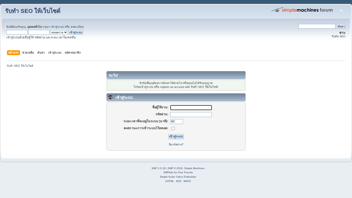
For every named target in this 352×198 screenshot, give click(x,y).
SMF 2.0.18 (158, 168)
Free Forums (185, 172)
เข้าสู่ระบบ (57, 26)
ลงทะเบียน (77, 26)
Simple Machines (194, 168)
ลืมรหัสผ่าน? (176, 144)
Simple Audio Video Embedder (178, 176)
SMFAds (168, 172)
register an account (172, 86)
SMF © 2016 (175, 168)
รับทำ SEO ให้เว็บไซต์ (33, 11)
